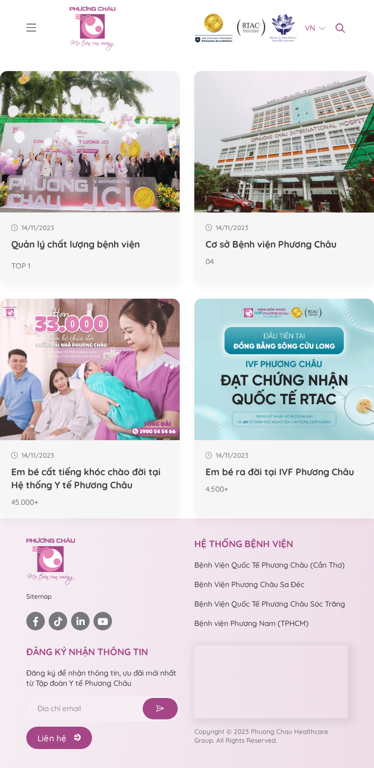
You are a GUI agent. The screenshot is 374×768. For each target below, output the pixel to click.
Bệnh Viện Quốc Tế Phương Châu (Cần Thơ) (269, 565)
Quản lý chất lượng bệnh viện (75, 244)
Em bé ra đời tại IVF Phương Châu (280, 472)
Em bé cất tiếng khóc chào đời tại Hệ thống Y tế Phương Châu (86, 478)
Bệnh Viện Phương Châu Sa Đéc (249, 584)
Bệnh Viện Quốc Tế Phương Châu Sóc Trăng (269, 603)
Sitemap (39, 596)
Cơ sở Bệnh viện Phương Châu (271, 244)
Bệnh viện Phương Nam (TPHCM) (251, 623)
